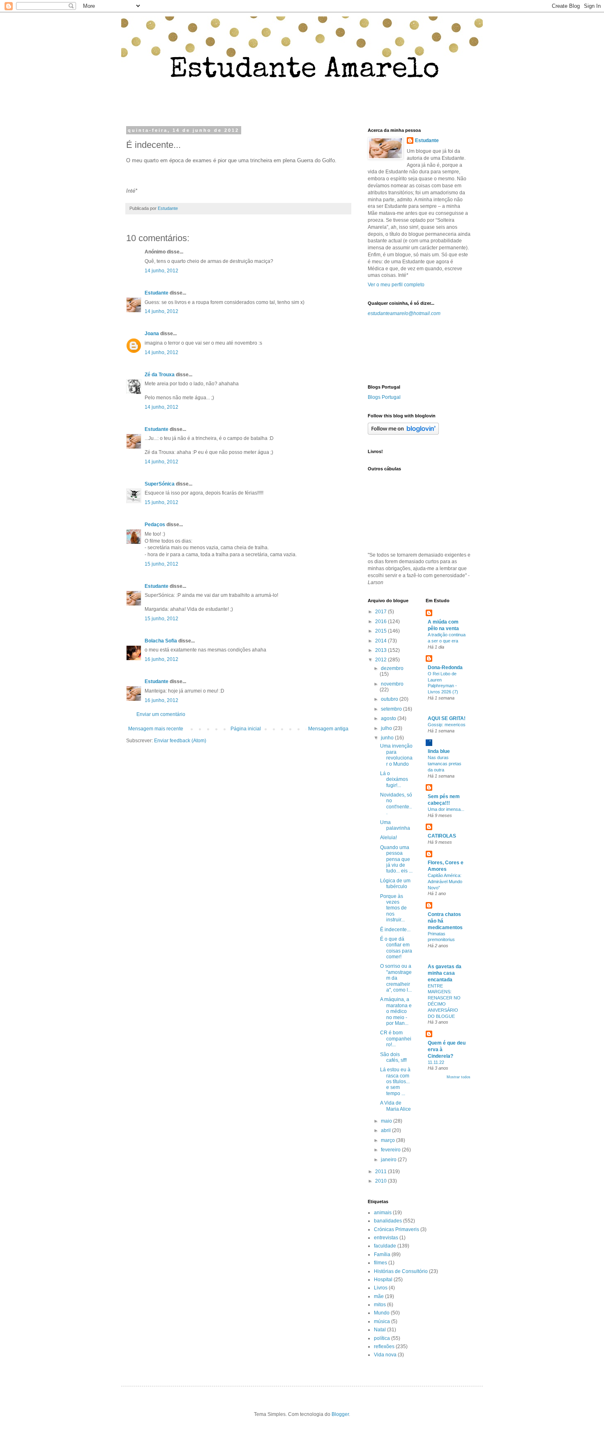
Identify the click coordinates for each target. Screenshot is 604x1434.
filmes (380, 1263)
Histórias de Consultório (401, 1271)
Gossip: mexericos (447, 724)
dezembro (392, 668)
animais (383, 1212)
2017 (381, 612)
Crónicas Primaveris (396, 1229)
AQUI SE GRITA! (447, 718)
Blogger (340, 1414)
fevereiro (391, 1150)
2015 (381, 631)
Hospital (383, 1279)
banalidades (388, 1221)
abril (386, 1130)
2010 (381, 1181)
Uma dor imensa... (446, 809)
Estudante (156, 293)
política (382, 1338)
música (382, 1321)
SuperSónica (160, 484)
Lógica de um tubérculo (395, 883)
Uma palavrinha (395, 825)
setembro (392, 709)
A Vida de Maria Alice (395, 1106)
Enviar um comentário (160, 714)
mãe (379, 1296)
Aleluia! (388, 837)
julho (387, 728)
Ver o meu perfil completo (396, 285)
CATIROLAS (442, 836)
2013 (381, 650)
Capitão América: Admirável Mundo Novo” (445, 881)
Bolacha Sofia (161, 641)
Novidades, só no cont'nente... (396, 803)
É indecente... (395, 929)
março (388, 1140)
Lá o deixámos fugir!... (394, 779)
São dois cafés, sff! (393, 1057)
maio (387, 1121)
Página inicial (246, 729)
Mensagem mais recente (155, 729)
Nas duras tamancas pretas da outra (444, 763)
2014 (381, 641)
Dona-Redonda (445, 667)
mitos (380, 1304)
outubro (390, 699)
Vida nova (385, 1355)
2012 (381, 660)
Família (382, 1254)
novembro (392, 684)
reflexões (384, 1346)
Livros (380, 1288)
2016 (381, 621)
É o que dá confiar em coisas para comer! (396, 948)
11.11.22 (436, 1062)
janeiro (389, 1159)
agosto (389, 718)
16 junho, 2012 (161, 659)
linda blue (439, 751)
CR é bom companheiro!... (395, 1038)
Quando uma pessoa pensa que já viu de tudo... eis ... (396, 859)
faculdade (385, 1246)
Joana (152, 333)
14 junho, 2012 (161, 271)
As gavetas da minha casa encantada (444, 973)
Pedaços (155, 524)
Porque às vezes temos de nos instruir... (393, 908)
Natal (380, 1330)
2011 (381, 1171)
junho (388, 738)
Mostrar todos (458, 1077)
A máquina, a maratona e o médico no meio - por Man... (396, 1011)
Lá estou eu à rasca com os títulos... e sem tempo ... (395, 1081)
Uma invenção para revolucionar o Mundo (396, 754)
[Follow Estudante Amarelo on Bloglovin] (403, 433)
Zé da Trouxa (160, 374)
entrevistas (386, 1238)
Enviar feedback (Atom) (180, 740)
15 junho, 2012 (161, 502)
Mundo (382, 1313)
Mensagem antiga (328, 729)
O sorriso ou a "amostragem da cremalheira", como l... (396, 978)
